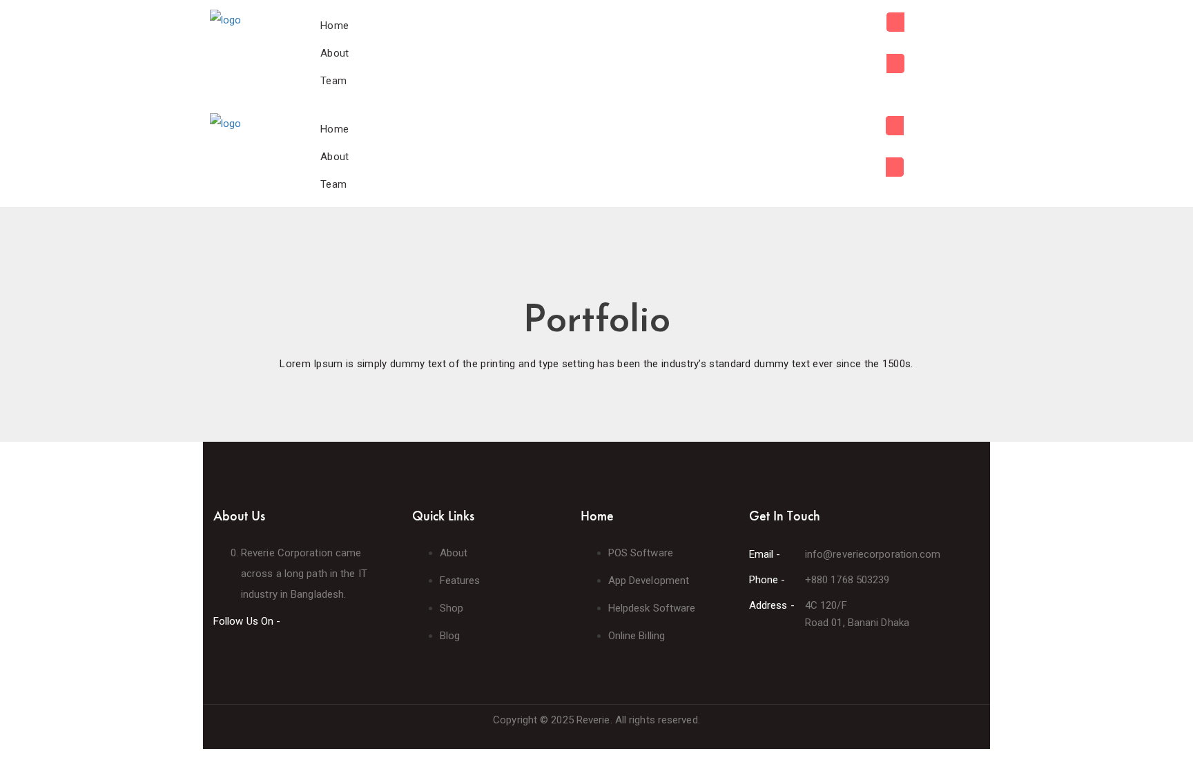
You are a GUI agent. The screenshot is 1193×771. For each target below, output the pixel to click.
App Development (649, 580)
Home (334, 25)
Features (460, 580)
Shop (451, 608)
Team (333, 81)
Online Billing (636, 636)
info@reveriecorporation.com (873, 554)
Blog (450, 636)
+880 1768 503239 (847, 580)
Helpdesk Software (652, 608)
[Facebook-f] (217, 649)
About (334, 53)
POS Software (640, 553)
